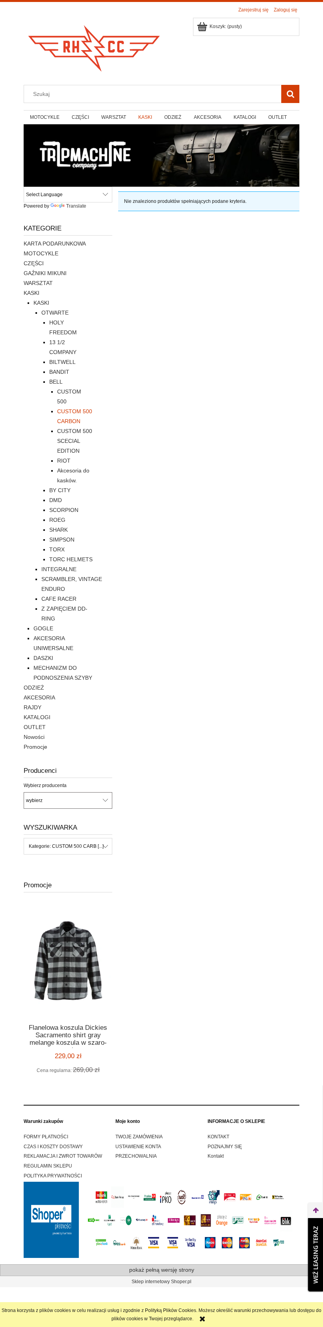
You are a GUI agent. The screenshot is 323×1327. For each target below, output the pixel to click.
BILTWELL (62, 362)
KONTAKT (218, 1137)
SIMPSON (61, 539)
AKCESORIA (39, 697)
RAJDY (32, 707)
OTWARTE (55, 312)
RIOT (64, 460)
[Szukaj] (290, 94)
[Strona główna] (94, 46)
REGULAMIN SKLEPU (48, 1166)
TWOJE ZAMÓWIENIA (139, 1137)
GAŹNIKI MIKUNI (45, 273)
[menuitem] (44, 117)
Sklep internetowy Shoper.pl (161, 1281)
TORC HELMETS (71, 559)
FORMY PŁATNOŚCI (46, 1137)
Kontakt (216, 1156)
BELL (56, 382)
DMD (55, 500)
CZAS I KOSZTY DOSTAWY (53, 1146)
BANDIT (59, 372)
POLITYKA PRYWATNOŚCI (53, 1176)
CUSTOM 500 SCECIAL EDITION (74, 441)
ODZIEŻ (34, 687)
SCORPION (63, 510)
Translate (76, 206)
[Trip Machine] (161, 155)
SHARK (58, 530)
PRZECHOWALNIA (136, 1156)
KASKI (31, 293)
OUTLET (35, 727)
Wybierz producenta (45, 785)
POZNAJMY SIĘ (225, 1146)
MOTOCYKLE (41, 253)
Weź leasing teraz (315, 1255)
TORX (57, 549)
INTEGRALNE (58, 569)
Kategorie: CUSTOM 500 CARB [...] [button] (66, 846)
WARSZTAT (38, 283)
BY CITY (60, 490)
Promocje (35, 747)
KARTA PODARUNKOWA (55, 243)
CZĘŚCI (34, 263)
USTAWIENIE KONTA (138, 1146)
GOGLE (43, 628)
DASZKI (43, 658)
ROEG (57, 520)
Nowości (34, 737)
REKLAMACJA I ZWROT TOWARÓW (63, 1156)
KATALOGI (37, 717)
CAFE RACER (58, 599)
